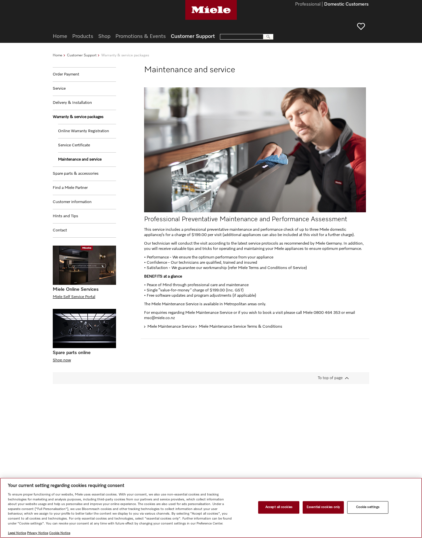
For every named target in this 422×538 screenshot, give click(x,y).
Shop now (62, 360)
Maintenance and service (80, 160)
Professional (307, 5)
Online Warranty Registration (83, 131)
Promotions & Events (140, 36)
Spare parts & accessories (76, 174)
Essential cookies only (323, 507)
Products (82, 36)
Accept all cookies (278, 507)
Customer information (72, 202)
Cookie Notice (59, 533)
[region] (211, 508)
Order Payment (66, 74)
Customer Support (82, 55)
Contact (60, 230)
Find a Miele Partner (70, 188)
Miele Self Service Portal (74, 297)
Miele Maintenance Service (171, 327)
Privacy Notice (37, 533)
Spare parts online (72, 352)
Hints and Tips (65, 216)
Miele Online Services (76, 289)
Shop (104, 36)
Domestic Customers (346, 5)
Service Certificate (74, 145)
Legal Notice (17, 533)
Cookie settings (367, 507)
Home (57, 55)
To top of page (330, 378)
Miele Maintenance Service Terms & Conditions (240, 327)
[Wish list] (361, 26)
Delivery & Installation (72, 103)
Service (59, 89)
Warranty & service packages (78, 117)
